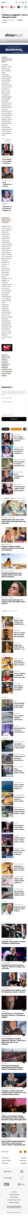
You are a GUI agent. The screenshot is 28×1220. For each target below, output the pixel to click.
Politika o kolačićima (14, 1202)
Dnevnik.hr (6, 7)
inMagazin (5, 1163)
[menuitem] (23, 2)
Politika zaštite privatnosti (14, 1200)
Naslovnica (5, 1158)
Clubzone (23, 1163)
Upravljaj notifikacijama (15, 1207)
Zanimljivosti (6, 1160)
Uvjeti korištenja (14, 1197)
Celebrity (23, 1158)
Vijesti (14, 7)
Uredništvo (14, 1192)
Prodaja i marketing (14, 1194)
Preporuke (23, 1160)
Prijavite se (14, 419)
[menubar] (23, 2)
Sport (21, 7)
